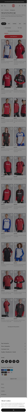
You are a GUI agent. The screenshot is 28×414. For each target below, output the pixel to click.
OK (13, 410)
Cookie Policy (21, 406)
